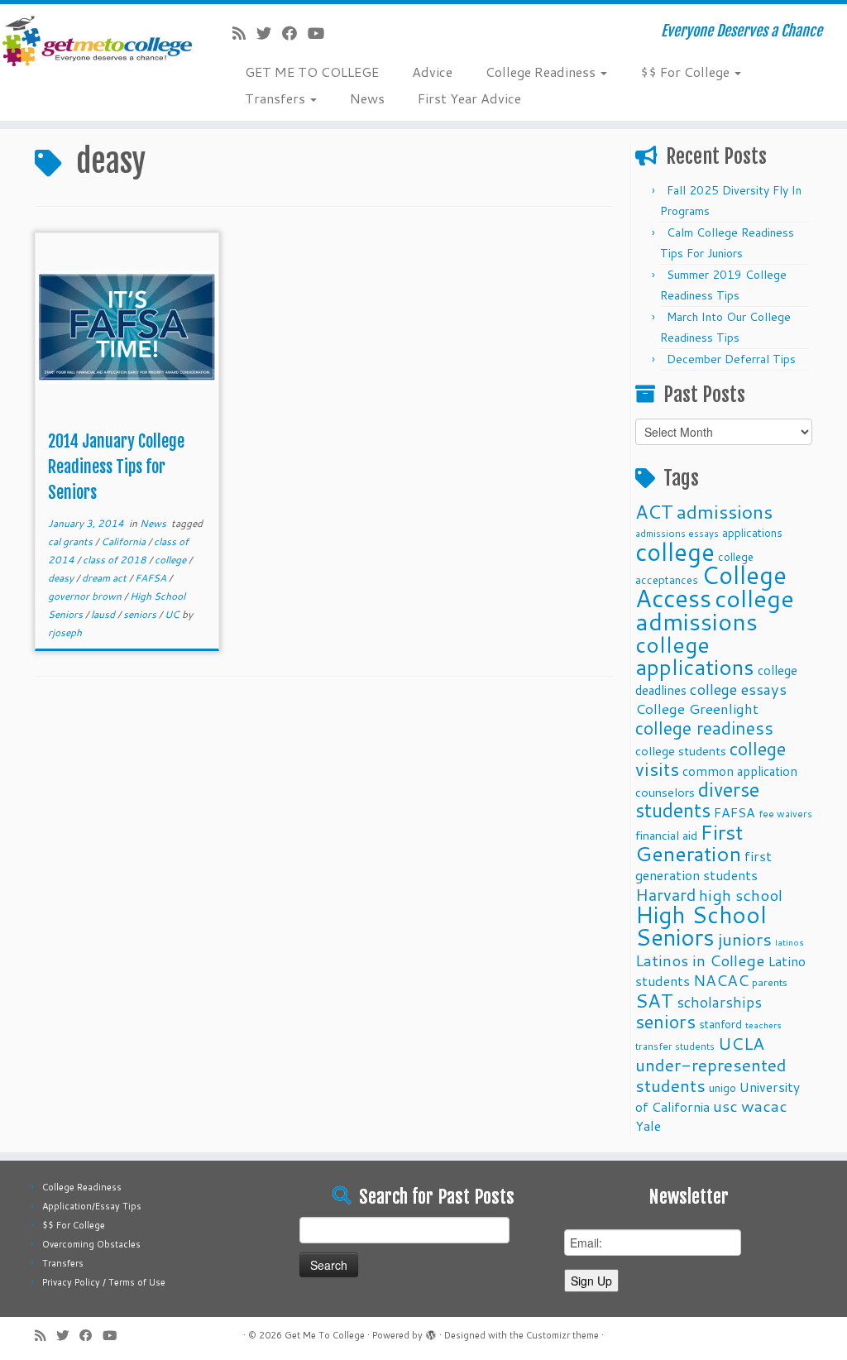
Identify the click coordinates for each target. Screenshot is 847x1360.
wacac (764, 1105)
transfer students (675, 1046)
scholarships (719, 1002)
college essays (738, 689)
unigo (722, 1087)
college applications (694, 655)
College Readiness (542, 71)
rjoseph (65, 632)
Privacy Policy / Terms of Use (103, 1282)
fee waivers (785, 814)
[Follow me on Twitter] (269, 33)
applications (752, 532)
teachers (763, 1024)
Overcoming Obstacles (91, 1244)
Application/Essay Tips (91, 1206)
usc (725, 1105)
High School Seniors (701, 925)
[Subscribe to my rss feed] (244, 33)
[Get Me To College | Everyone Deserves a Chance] (99, 40)
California (124, 541)
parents (769, 982)
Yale (648, 1126)
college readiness (704, 728)
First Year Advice (469, 98)
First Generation (689, 842)
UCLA (741, 1043)
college (172, 560)
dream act (105, 578)
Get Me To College (325, 1335)
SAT (654, 1000)
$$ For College (686, 71)
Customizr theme (562, 1335)
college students (680, 750)
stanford (720, 1024)
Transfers (277, 98)
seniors (141, 614)
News (367, 98)
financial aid (666, 835)
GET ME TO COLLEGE (312, 71)
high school (740, 895)
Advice (432, 71)
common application (739, 771)
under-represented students (711, 1075)
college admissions (714, 609)
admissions (725, 511)
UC (173, 614)
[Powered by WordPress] (431, 1332)
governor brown (86, 596)
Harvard (665, 894)
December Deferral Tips (731, 359)
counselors (665, 792)
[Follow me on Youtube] (321, 33)
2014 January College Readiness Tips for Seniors (116, 467)
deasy (62, 578)
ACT (654, 511)
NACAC (721, 980)
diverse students (697, 800)
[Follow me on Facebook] (295, 33)
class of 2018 (116, 560)
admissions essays (677, 533)
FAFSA (152, 578)
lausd (104, 614)
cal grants (71, 541)
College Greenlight (696, 708)
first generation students (703, 865)
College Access (711, 586)
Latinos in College (699, 960)
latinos (789, 942)
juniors (745, 939)
